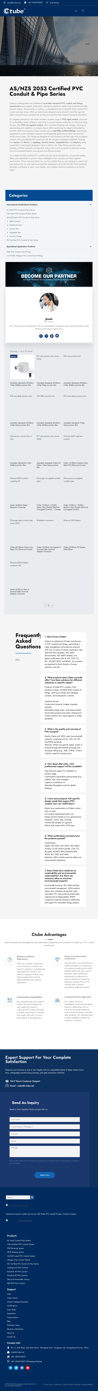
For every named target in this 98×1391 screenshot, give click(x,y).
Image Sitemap (87, 1384)
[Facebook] (22, 1368)
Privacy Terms (48, 1384)
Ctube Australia (68, 1384)
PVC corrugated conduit (32, 125)
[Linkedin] (57, 335)
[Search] (32, 1197)
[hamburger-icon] (76, 11)
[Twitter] (16, 1368)
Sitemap (78, 1384)
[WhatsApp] (46, 336)
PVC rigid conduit (70, 119)
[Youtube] (52, 336)
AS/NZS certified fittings (64, 130)
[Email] (41, 336)
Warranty (58, 1384)
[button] (83, 11)
